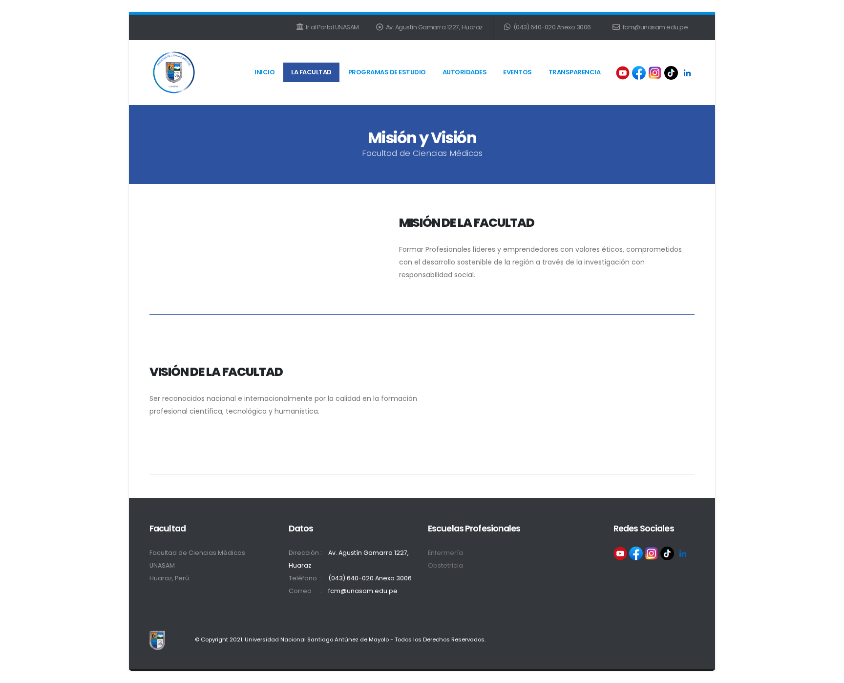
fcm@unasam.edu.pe (654, 27)
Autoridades (465, 72)
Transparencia (575, 72)
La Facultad (311, 72)
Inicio (264, 72)
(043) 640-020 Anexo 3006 (551, 27)
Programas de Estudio (387, 72)
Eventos (517, 72)
